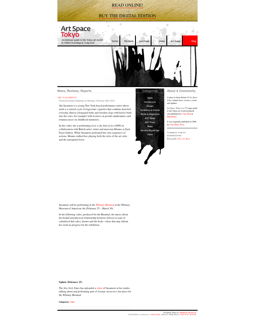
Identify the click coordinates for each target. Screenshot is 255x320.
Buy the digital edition (127, 15)
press (162, 41)
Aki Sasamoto (67, 97)
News (150, 97)
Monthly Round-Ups (150, 130)
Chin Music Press (177, 124)
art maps (175, 41)
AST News (150, 118)
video (99, 288)
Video (72, 302)
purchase (144, 41)
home (115, 41)
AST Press (150, 122)
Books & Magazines (150, 113)
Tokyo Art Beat (183, 138)
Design (150, 105)
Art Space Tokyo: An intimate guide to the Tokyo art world (80, 36)
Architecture (150, 101)
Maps (150, 126)
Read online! (127, 5)
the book (129, 41)
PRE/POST (171, 116)
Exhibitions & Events (150, 109)
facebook (183, 312)
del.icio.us (192, 312)
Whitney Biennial (105, 204)
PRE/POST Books (188, 315)
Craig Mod (186, 113)
